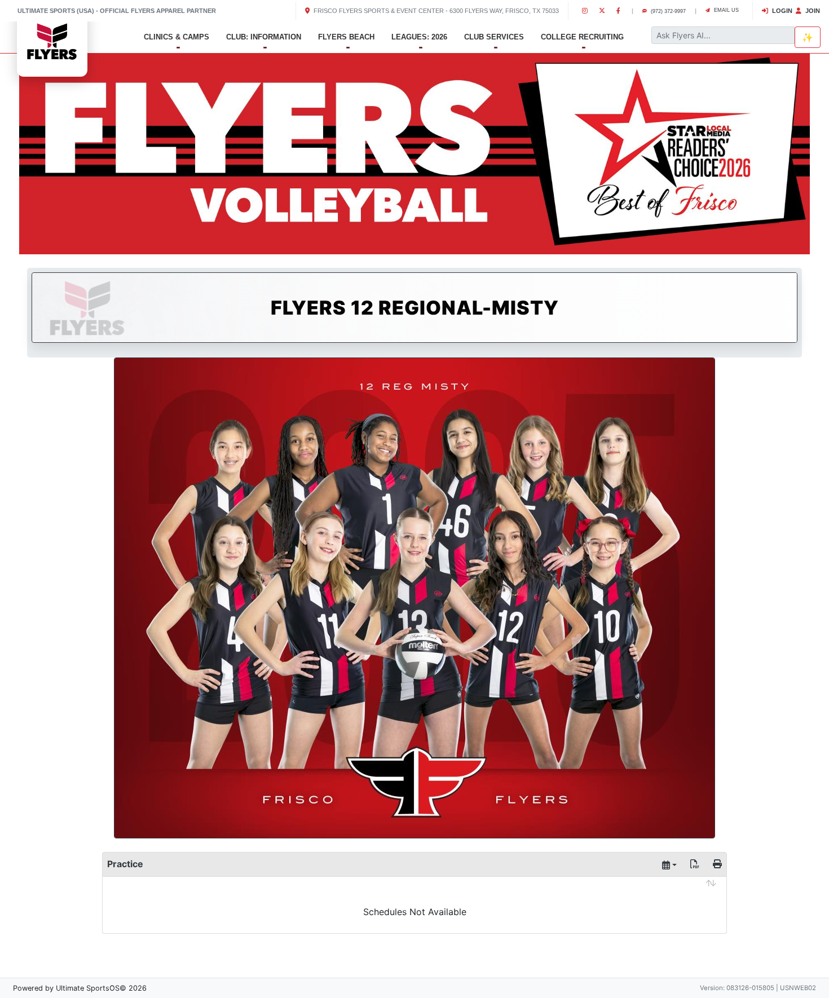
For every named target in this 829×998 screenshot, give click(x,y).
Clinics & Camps (176, 37)
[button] (62, 151)
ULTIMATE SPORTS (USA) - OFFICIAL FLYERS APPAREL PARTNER (116, 10)
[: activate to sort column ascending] (414, 891)
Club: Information (263, 37)
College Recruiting (582, 37)
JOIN (812, 10)
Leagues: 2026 (419, 37)
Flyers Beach (346, 37)
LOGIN (781, 10)
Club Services (494, 37)
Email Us (725, 10)
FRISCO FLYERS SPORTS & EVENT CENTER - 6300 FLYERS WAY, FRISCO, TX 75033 (435, 10)
